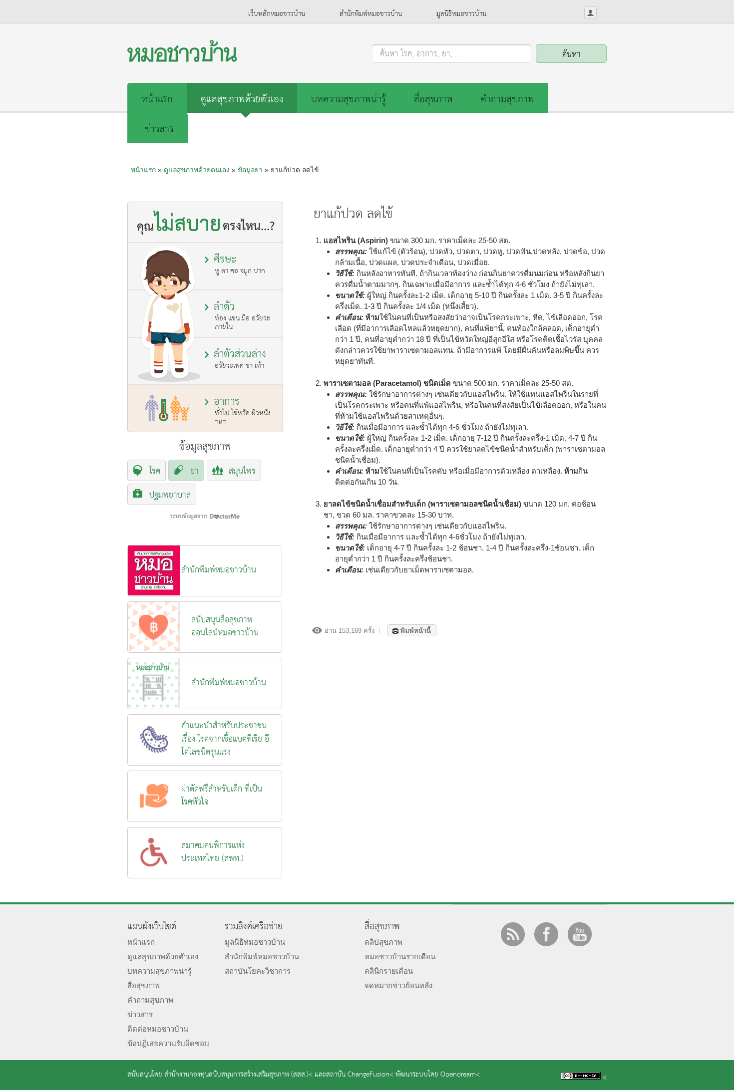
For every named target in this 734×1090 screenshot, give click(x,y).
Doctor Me (205, 516)
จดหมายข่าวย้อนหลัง (398, 985)
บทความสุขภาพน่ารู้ (348, 99)
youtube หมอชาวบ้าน (580, 934)
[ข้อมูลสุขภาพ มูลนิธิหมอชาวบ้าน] (182, 59)
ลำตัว (242, 315)
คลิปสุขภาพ (383, 942)
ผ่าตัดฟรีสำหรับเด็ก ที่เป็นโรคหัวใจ (221, 796)
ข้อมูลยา (250, 170)
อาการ (242, 410)
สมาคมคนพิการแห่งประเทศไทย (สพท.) (213, 852)
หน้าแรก (157, 99)
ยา (194, 471)
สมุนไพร (242, 471)
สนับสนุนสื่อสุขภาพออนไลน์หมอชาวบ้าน (225, 626)
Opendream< (460, 1075)
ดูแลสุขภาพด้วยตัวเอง (242, 99)
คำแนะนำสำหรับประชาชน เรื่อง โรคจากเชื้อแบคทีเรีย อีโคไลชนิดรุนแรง (225, 739)
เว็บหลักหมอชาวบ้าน (276, 13)
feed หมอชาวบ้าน (513, 934)
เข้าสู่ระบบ (590, 12)
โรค (154, 471)
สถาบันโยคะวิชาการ (258, 971)
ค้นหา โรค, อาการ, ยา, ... (420, 54)
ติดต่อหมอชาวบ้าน (157, 1029)
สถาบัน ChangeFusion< (359, 1075)
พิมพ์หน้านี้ (415, 630)
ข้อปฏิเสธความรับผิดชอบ (168, 1043)
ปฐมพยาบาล (170, 495)
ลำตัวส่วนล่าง (240, 358)
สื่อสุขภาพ (433, 99)
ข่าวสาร (159, 129)
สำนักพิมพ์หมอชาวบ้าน (371, 13)
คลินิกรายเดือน (389, 971)
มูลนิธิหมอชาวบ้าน (461, 13)
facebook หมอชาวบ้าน (546, 934)
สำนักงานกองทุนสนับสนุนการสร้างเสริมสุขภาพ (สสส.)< (238, 1075)
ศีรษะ (239, 263)
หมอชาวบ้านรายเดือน (400, 956)
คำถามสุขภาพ (507, 99)
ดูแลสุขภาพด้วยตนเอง (197, 170)
